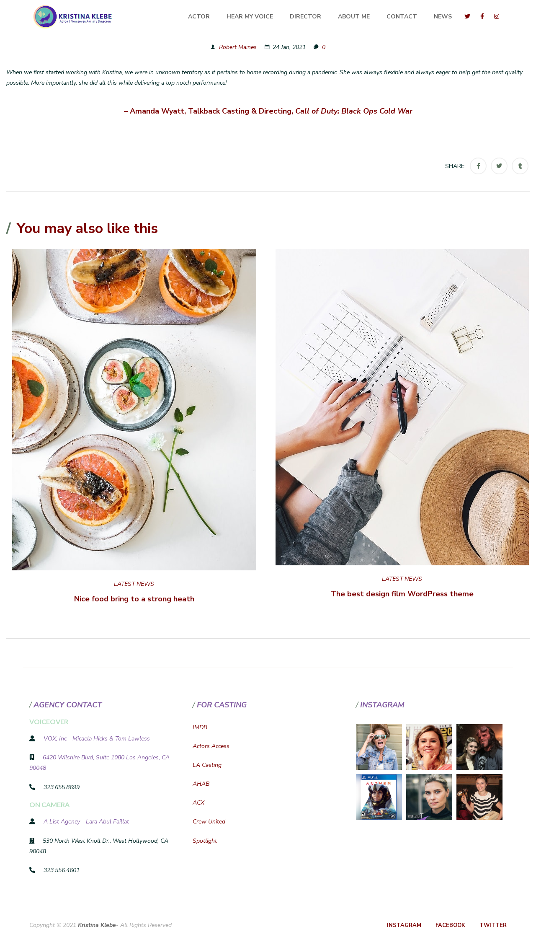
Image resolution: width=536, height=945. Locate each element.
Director (305, 17)
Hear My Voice (250, 17)
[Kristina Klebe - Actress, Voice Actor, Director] (73, 17)
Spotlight (205, 841)
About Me (354, 17)
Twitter (493, 925)
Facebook (450, 925)
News (443, 17)
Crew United (209, 822)
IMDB (200, 727)
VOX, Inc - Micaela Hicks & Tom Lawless (97, 739)
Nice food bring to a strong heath (134, 599)
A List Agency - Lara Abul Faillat (86, 822)
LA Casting (207, 765)
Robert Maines (238, 47)
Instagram (404, 925)
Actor (199, 17)
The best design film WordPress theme (402, 594)
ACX (198, 803)
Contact (402, 17)
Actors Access (211, 746)
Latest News (134, 584)
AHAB (201, 784)
